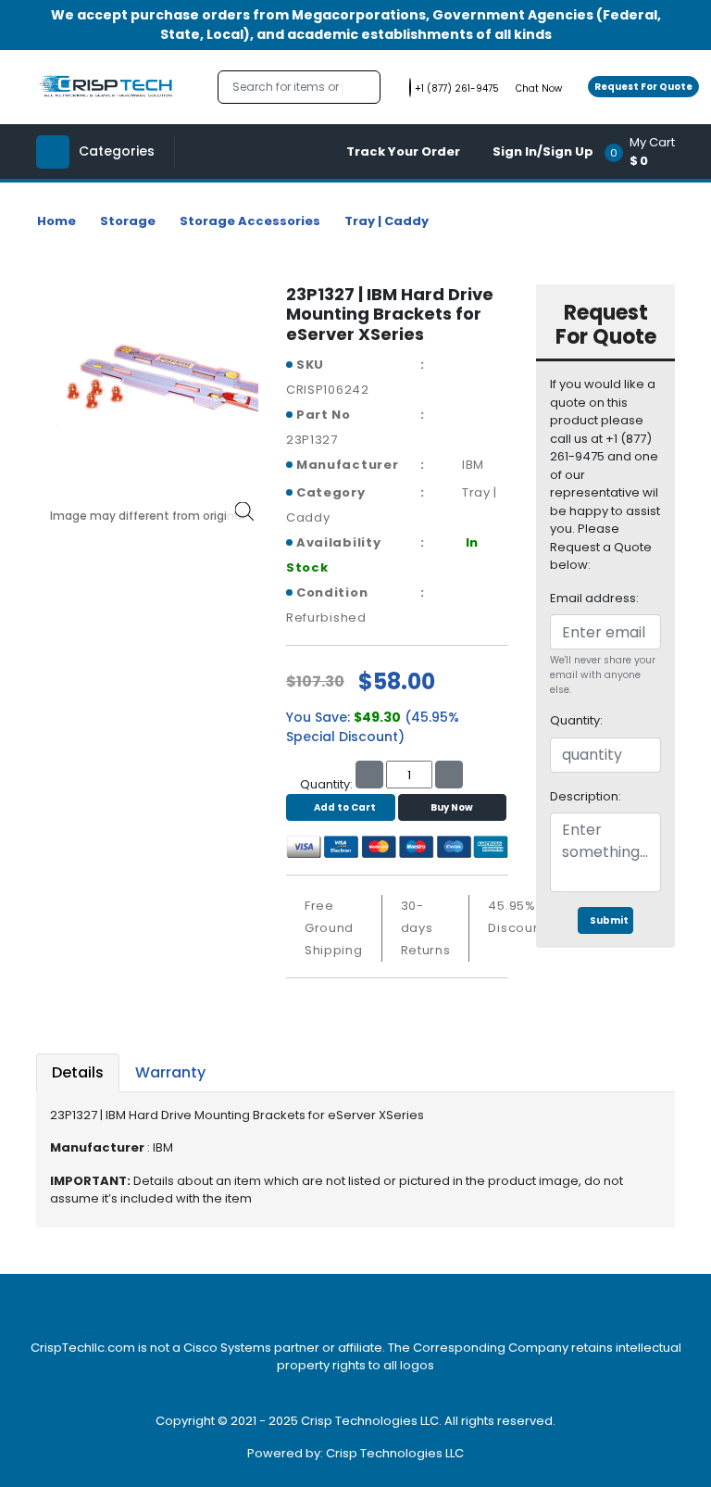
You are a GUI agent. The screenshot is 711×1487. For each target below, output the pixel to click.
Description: (585, 796)
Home (56, 221)
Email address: (594, 598)
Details (78, 1072)
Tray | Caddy (386, 221)
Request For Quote (643, 87)
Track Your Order (403, 151)
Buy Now (451, 807)
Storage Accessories (250, 221)
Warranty (170, 1072)
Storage (128, 221)
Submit (609, 920)
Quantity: (576, 720)
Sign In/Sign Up (543, 151)
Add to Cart (345, 807)
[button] (646, 151)
